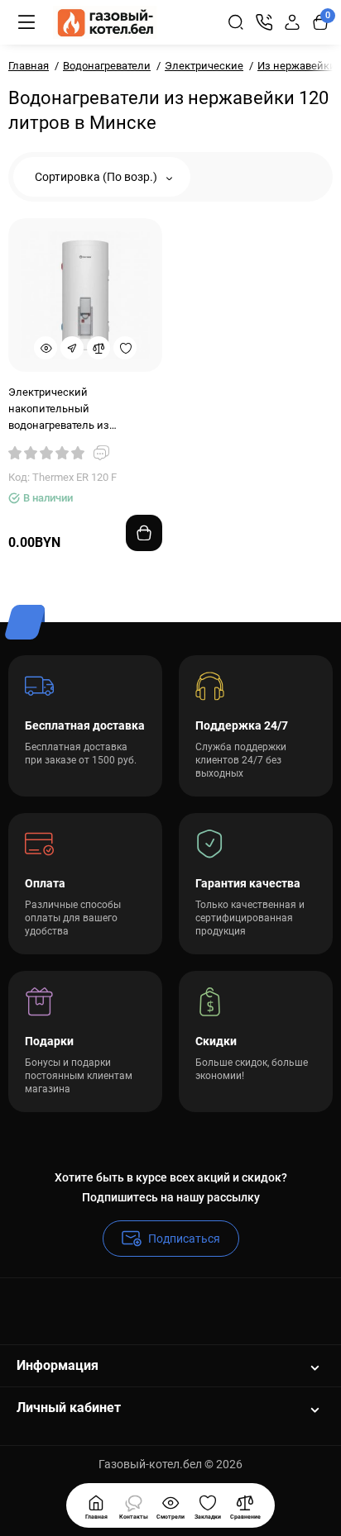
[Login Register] (292, 22)
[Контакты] (264, 22)
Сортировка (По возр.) (97, 176)
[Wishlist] (125, 347)
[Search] (235, 22)
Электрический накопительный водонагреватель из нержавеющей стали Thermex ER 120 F (83, 410)
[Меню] (26, 22)
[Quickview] (45, 347)
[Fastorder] (72, 347)
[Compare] (98, 347)
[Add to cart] (144, 533)
